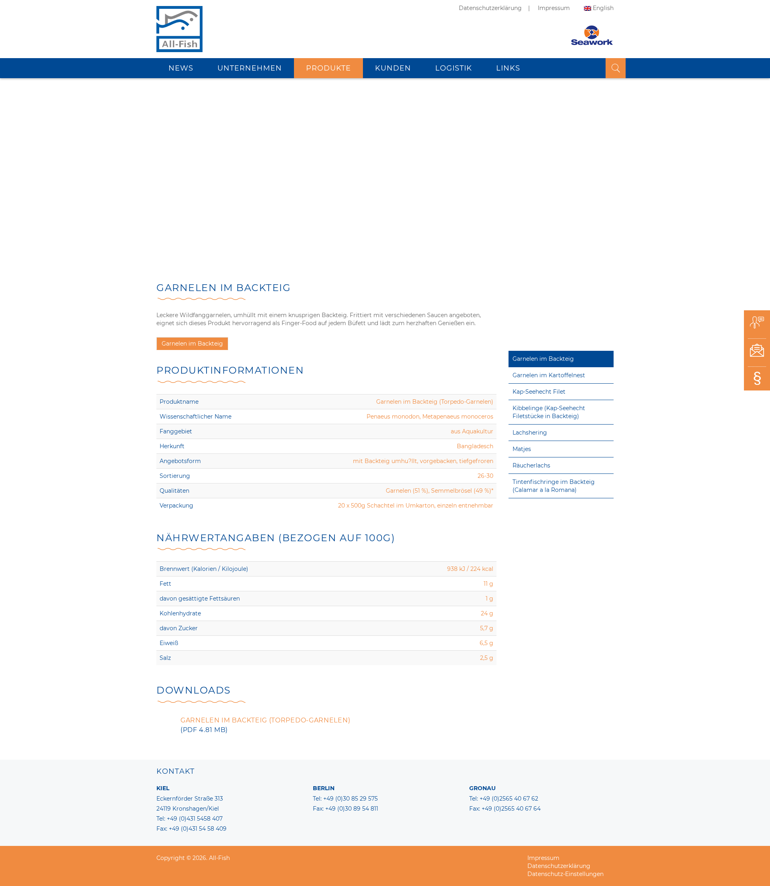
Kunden (393, 68)
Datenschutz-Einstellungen (565, 874)
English (603, 8)
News (180, 68)
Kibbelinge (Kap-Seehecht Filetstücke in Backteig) (549, 412)
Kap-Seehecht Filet (539, 391)
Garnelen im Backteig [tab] (192, 343)
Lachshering (530, 432)
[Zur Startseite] (179, 38)
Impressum (554, 8)
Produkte (328, 68)
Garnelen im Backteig (543, 358)
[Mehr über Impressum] (757, 380)
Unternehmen (249, 68)
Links (508, 68)
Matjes (522, 449)
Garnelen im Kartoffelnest (549, 375)
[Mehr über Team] (757, 325)
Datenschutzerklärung (490, 8)
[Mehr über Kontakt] (757, 353)
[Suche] (616, 68)
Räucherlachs (531, 465)
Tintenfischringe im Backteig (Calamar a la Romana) (554, 486)
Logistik (453, 68)
